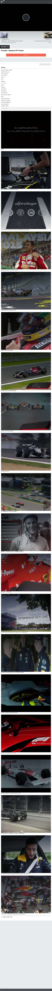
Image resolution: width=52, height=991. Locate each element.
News (2, 77)
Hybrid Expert (5, 104)
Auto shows (4, 93)
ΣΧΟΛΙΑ (26, 55)
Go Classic (4, 91)
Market (3, 81)
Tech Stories (4, 74)
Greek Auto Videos (6, 94)
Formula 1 (3, 83)
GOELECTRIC (4, 106)
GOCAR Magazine (6, 102)
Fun (2, 79)
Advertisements (5, 98)
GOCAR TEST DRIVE (6, 70)
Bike (2, 96)
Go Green (3, 89)
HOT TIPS (3, 76)
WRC (2, 85)
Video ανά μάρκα (5, 100)
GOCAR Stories (5, 72)
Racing (3, 87)
